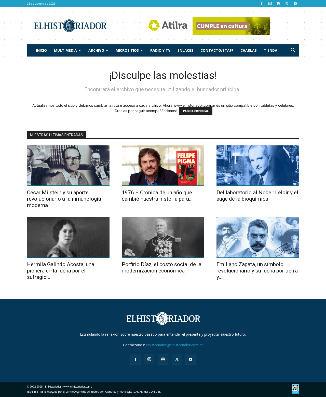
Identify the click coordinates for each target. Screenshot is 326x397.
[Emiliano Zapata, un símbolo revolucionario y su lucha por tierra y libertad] (257, 237)
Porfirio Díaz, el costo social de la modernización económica (161, 267)
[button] (293, 50)
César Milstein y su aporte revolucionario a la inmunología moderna (64, 198)
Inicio (41, 50)
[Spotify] (278, 3)
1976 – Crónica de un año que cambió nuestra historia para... (157, 195)
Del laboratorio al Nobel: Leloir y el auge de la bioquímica (257, 195)
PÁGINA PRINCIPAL (196, 111)
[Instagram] (270, 3)
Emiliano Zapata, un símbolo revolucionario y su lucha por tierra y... (257, 270)
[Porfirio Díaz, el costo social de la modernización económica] (163, 237)
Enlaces (185, 50)
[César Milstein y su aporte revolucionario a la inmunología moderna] (68, 165)
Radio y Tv (160, 50)
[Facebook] (261, 3)
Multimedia (65, 50)
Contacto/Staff (216, 50)
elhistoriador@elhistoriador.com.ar (174, 345)
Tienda (270, 50)
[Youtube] (295, 3)
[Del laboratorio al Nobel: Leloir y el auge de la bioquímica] (257, 165)
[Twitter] (287, 3)
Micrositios (127, 50)
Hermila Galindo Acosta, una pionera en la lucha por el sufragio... (60, 270)
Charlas (248, 50)
